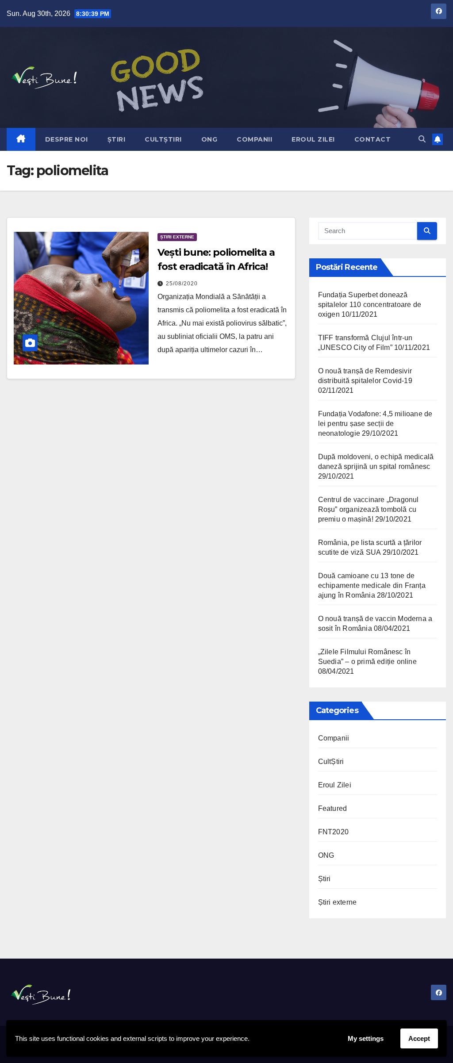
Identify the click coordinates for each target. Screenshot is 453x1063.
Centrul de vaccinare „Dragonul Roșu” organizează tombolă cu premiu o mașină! (368, 509)
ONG (209, 139)
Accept (419, 1038)
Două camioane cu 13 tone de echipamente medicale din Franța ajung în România (372, 585)
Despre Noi (66, 139)
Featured (332, 808)
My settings (366, 1038)
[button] (422, 139)
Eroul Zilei (313, 139)
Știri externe (177, 236)
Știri (116, 139)
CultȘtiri (163, 139)
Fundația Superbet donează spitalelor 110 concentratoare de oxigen (369, 304)
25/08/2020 (182, 283)
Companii (254, 139)
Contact (372, 139)
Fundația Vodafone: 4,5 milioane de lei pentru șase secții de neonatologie (375, 423)
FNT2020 (333, 832)
